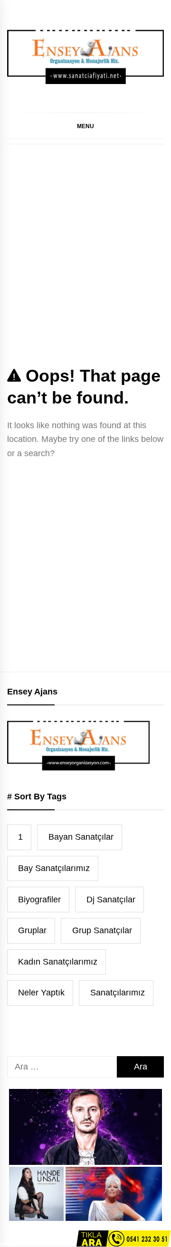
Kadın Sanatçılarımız (57, 961)
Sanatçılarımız (117, 992)
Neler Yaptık (41, 992)
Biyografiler (39, 899)
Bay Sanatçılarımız (54, 868)
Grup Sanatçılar (102, 930)
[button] (85, 125)
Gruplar (32, 930)
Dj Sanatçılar (110, 899)
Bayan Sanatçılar (81, 837)
